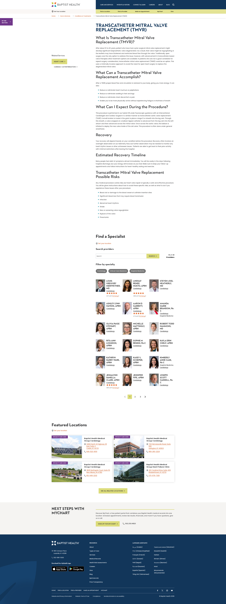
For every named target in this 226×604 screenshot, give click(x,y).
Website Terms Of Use (82, 596)
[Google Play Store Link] (76, 568)
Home (54, 590)
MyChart (160, 11)
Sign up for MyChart (107, 524)
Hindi (155, 566)
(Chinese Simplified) (141, 551)
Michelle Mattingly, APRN (139, 326)
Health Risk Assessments (98, 563)
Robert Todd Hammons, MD (167, 326)
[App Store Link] (59, 568)
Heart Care (58, 61)
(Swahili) (160, 551)
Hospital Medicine (137, 271)
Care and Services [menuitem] (106, 4)
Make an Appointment (142, 11)
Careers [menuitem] (152, 4)
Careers (92, 566)
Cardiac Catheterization (65, 67)
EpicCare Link (94, 578)
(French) (139, 555)
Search (152, 256)
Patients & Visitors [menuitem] (123, 4)
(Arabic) (137, 547)
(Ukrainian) (164, 547)
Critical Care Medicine (118, 271)
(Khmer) (160, 559)
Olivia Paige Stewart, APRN (113, 326)
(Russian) (139, 566)
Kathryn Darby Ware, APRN (113, 360)
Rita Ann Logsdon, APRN (111, 343)
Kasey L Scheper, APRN (138, 360)
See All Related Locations (112, 491)
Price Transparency (96, 582)
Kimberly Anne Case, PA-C (166, 360)
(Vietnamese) (141, 574)
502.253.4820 (130, 524)
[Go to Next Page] (145, 397)
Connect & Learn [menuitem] (139, 4)
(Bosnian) (160, 563)
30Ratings (115, 296)
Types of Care (94, 551)
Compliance (96, 596)
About (92, 547)
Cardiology (101, 271)
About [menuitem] (160, 4)
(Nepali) (137, 563)
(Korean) (138, 559)
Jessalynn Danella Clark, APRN (112, 377)
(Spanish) (139, 570)
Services (92, 555)
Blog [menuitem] (168, 4)
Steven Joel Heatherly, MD (166, 283)
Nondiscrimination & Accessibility (114, 596)
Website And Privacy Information (62, 596)
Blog (91, 574)
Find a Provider (122, 11)
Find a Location (105, 11)
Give (172, 11)
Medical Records (95, 559)
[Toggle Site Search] (173, 5)
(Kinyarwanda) (159, 571)
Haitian (156, 555)
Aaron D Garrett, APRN (138, 306)
